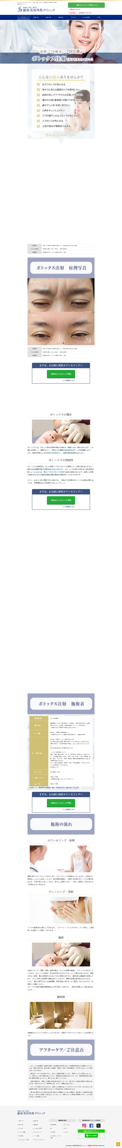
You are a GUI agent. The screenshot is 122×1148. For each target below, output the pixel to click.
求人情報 (20, 1136)
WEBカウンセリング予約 (61, 374)
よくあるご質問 (38, 1128)
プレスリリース (38, 1132)
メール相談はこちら (69, 380)
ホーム (23, 17)
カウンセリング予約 (23, 1139)
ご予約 (98, 17)
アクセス (73, 17)
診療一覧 (35, 17)
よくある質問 (86, 17)
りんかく (66, 1132)
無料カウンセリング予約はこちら (87, 5)
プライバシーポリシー (39, 1139)
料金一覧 (48, 17)
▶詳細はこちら (54, 767)
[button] (57, 343)
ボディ (65, 1128)
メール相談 (36, 1136)
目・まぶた (67, 1124)
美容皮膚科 (53, 1124)
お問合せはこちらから (75, 9)
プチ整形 (52, 1132)
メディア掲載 (21, 1132)
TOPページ (21, 1121)
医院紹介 (61, 17)
